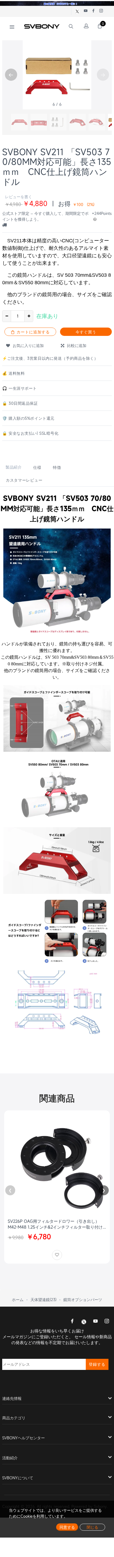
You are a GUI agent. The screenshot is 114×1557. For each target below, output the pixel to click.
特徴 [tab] (57, 467)
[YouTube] (95, 1322)
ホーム (18, 1299)
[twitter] (83, 1321)
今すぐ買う (86, 331)
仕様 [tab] (37, 467)
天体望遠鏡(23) (43, 1299)
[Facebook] (72, 1322)
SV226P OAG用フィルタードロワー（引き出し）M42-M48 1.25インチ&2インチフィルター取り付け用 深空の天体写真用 (55, 1224)
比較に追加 (75, 345)
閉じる (92, 1527)
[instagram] (107, 1322)
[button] (11, 75)
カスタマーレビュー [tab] (24, 480)
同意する (67, 1527)
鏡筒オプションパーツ (82, 1299)
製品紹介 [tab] (14, 467)
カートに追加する (32, 331)
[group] (19, 122)
